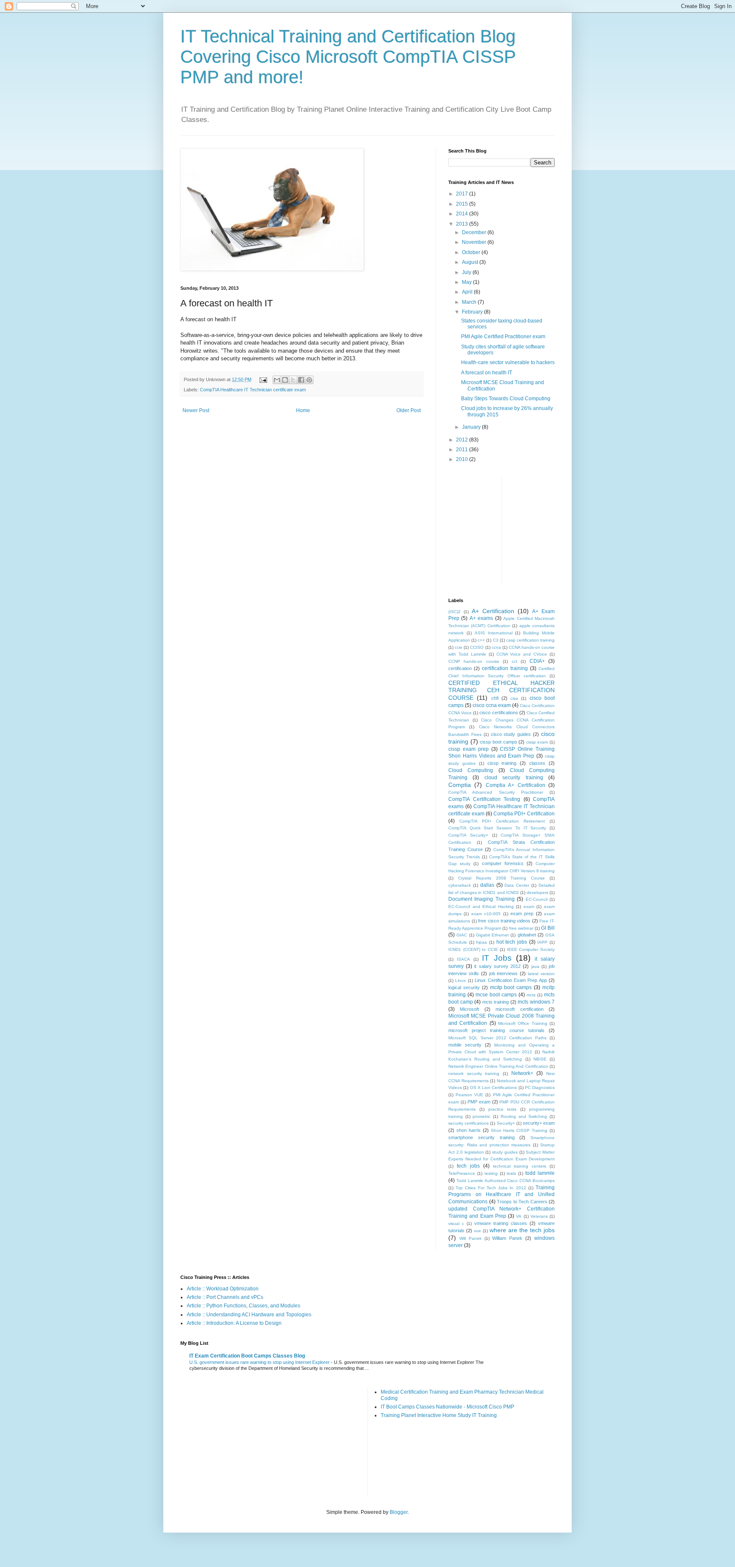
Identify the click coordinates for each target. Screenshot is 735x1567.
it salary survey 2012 (497, 966)
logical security (464, 987)
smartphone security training (481, 1137)
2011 (462, 450)
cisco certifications (498, 712)
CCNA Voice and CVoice (521, 654)
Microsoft (469, 1009)
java (535, 966)
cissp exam (537, 742)
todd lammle (540, 1173)
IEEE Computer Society (531, 949)
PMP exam (478, 1101)
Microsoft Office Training (522, 1023)
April (468, 292)
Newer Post (195, 410)
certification (460, 668)
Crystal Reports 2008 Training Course (501, 878)
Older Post (408, 410)
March (470, 302)
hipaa (481, 942)
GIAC (461, 935)
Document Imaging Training (481, 899)
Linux (460, 980)
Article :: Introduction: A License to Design (234, 1323)
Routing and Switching (524, 1116)
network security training (473, 1073)
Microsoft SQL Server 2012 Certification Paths (497, 1037)
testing (491, 1173)
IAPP (542, 942)
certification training (505, 668)
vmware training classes (500, 1223)
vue (477, 1230)
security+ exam (539, 1123)
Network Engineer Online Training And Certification (498, 1066)
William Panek (507, 1238)
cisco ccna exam (492, 705)
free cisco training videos (504, 920)
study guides (505, 1152)
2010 (462, 459)
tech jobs (468, 1166)
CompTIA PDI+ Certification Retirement (502, 821)
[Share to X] (293, 380)
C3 (496, 640)
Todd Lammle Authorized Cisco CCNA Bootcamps (505, 1180)
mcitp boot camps (511, 987)
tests (511, 1173)
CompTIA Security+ (468, 835)
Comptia (459, 784)
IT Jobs (496, 957)
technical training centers (519, 1166)
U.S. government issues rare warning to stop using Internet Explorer (260, 1362)
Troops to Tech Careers (522, 1201)
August (470, 262)
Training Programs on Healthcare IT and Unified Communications (501, 1195)
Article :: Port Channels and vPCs (225, 1297)
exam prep (521, 913)
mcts (531, 995)
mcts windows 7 (536, 1002)
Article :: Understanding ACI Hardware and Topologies (249, 1315)
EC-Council (536, 899)
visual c (456, 1223)
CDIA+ (537, 661)
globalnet (527, 934)
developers (537, 892)
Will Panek (470, 1238)
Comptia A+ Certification (515, 785)
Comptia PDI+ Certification (524, 814)
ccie (458, 647)
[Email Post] (262, 379)
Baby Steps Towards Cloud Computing (505, 399)
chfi (495, 698)
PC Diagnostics (540, 1087)
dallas (487, 885)
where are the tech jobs (522, 1230)
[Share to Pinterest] (309, 380)
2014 (462, 214)
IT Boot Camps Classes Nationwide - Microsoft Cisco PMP (447, 1407)
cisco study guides (511, 734)
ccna (496, 647)
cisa (514, 698)
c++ (481, 640)
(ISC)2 (454, 611)
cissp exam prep (468, 749)
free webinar (521, 928)
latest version (541, 973)
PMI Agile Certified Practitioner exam (503, 336)
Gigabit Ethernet (492, 935)
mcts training (495, 1001)
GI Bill (548, 928)
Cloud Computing (470, 770)
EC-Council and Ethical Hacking (481, 906)
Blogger (398, 1512)
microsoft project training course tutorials (496, 1030)
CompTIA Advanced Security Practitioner (495, 792)
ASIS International (494, 633)
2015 (462, 204)
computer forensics (503, 863)
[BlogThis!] (285, 380)
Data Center (516, 885)
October (471, 252)
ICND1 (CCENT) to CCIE (473, 949)
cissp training (502, 763)
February (473, 312)
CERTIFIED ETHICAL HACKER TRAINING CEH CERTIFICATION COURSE (501, 690)
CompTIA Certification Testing (484, 799)
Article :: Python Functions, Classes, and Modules (243, 1306)
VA (518, 1216)
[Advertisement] (572, 530)
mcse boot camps (496, 995)
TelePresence (461, 1173)
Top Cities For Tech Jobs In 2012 (491, 1187)
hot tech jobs (511, 942)
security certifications (468, 1123)
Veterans (539, 1216)
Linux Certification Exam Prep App (511, 980)
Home (303, 410)
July (467, 272)
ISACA (463, 959)
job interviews (503, 973)
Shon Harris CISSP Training (519, 1130)
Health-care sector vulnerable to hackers (508, 362)
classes (537, 763)
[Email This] (277, 380)
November (474, 242)
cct (514, 661)
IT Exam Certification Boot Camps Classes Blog (247, 1356)
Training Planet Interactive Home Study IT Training (439, 1415)
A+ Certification (493, 611)
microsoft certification (519, 1009)
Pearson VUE (469, 1094)
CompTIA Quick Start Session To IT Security (497, 828)
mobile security (464, 1044)
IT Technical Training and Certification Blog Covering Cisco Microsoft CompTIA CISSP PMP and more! (348, 56)
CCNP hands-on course (473, 661)
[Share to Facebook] (301, 380)
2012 (462, 440)
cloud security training (513, 778)
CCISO (477, 647)
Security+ (506, 1123)
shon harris (468, 1130)
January (472, 427)
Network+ (522, 1073)
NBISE (540, 1059)
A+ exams (481, 618)
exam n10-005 (486, 913)
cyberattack (459, 885)
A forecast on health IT (486, 373)
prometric (481, 1116)
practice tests (502, 1109)
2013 (462, 224)
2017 (462, 194)
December (474, 232)
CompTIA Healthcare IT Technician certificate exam (253, 389)
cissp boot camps (498, 741)
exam (529, 906)
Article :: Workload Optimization (223, 1289)
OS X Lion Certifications (493, 1087)
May (467, 282)
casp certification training (530, 640)
